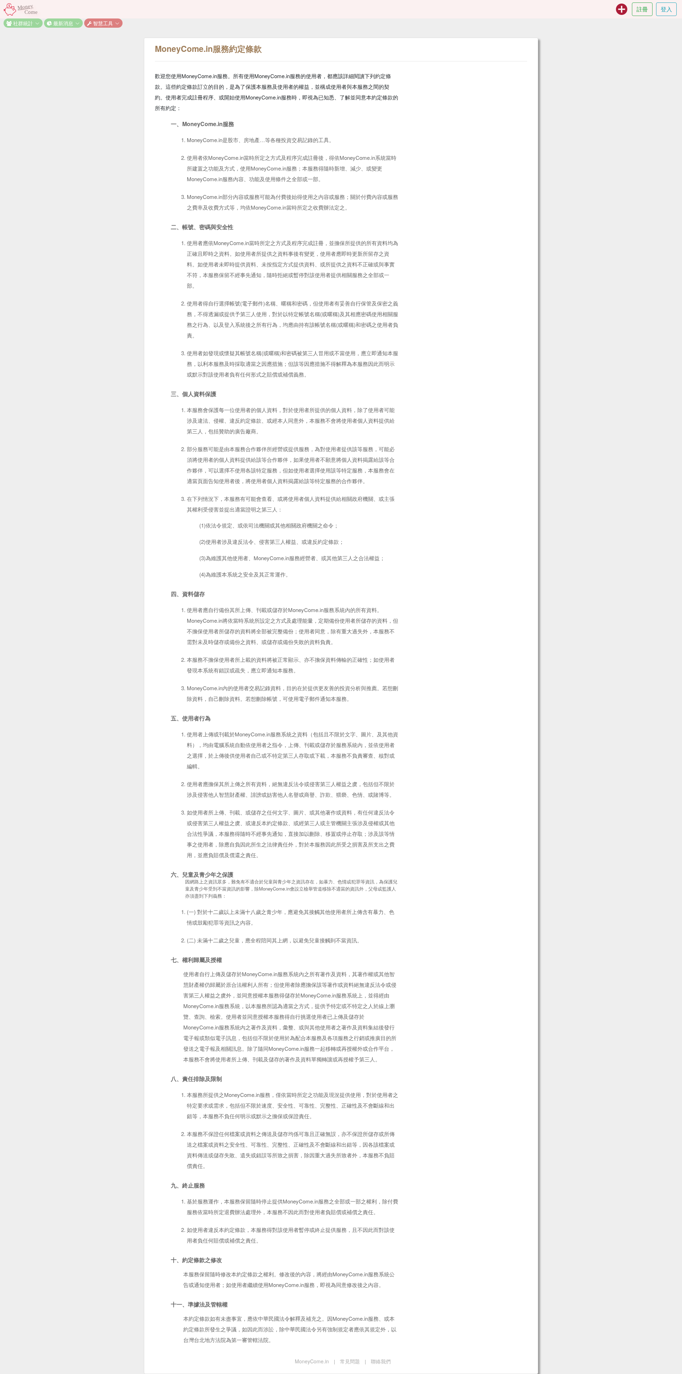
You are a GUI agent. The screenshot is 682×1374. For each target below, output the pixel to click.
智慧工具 (102, 23)
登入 (666, 9)
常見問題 (350, 1361)
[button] (23, 23)
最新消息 (62, 23)
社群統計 (22, 23)
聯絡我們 (381, 1361)
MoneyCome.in (312, 1361)
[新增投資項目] (621, 9)
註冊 (642, 9)
